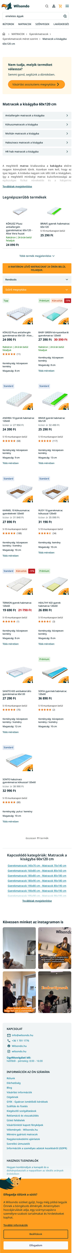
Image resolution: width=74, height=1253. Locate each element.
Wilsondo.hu (19, 1046)
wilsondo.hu (19, 1051)
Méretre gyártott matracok (22, 1134)
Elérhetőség (14, 1083)
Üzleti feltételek (16, 1120)
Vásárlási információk (19, 1092)
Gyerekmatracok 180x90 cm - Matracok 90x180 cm (37, 880)
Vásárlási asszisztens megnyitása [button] (33, 84)
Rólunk (11, 1078)
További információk (15, 1225)
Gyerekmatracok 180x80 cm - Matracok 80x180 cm (37, 875)
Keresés (65, 16)
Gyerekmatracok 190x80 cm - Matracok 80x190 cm (37, 885)
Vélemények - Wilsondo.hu (22, 1129)
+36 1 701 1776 (20, 1040)
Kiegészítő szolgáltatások (21, 1111)
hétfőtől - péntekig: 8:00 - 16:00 (25, 1059)
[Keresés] (46, 6)
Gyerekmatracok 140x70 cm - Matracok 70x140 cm (37, 865)
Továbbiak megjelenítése (37, 900)
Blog (9, 1087)
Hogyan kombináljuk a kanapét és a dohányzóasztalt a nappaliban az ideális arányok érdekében (35, 1170)
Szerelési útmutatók (18, 1143)
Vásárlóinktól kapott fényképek (25, 1125)
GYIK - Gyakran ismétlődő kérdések (27, 1101)
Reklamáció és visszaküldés (23, 1115)
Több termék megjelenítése (35, 256)
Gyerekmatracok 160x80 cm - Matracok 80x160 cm (37, 870)
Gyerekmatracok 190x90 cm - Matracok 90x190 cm (37, 890)
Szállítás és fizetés (17, 1106)
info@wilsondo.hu (22, 1035)
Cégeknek (12, 1097)
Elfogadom (35, 1245)
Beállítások (35, 1234)
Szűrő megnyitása (16, 289)
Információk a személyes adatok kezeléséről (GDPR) (37, 1148)
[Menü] (67, 6)
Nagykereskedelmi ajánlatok (23, 1139)
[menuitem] (8, 24)
